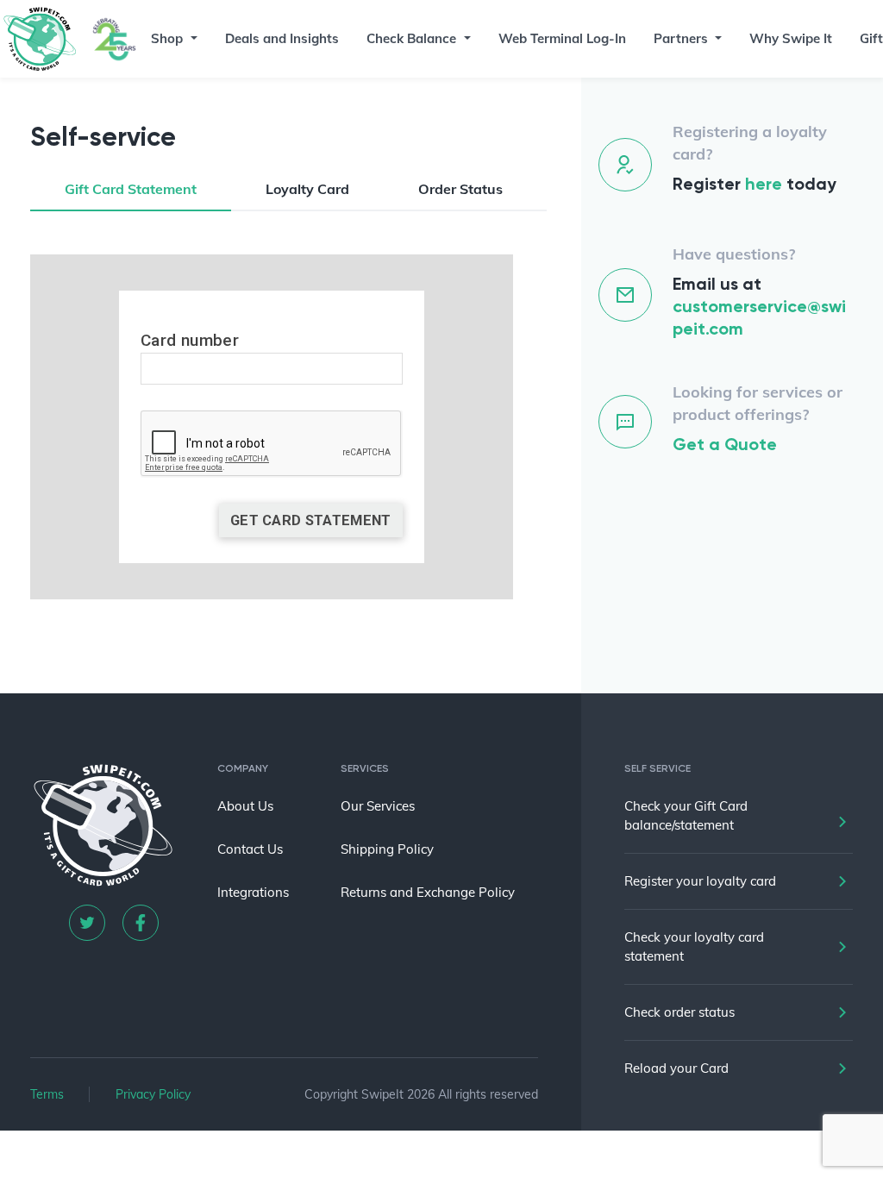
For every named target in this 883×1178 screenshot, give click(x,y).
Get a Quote (725, 444)
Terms (47, 1094)
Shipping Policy (387, 849)
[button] (192, 38)
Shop (167, 38)
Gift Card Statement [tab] (131, 188)
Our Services (378, 806)
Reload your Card (676, 1068)
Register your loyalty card (700, 881)
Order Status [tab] (460, 188)
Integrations (253, 892)
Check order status (679, 1012)
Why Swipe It (790, 38)
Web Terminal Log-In (562, 38)
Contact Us (250, 849)
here (763, 183)
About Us (245, 806)
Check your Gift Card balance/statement (686, 815)
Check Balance (411, 38)
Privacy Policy (153, 1094)
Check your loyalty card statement (694, 946)
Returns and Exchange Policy (428, 892)
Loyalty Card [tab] (307, 188)
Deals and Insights (282, 38)
